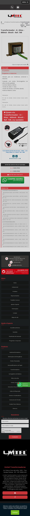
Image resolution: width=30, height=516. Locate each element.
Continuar (15, 512)
